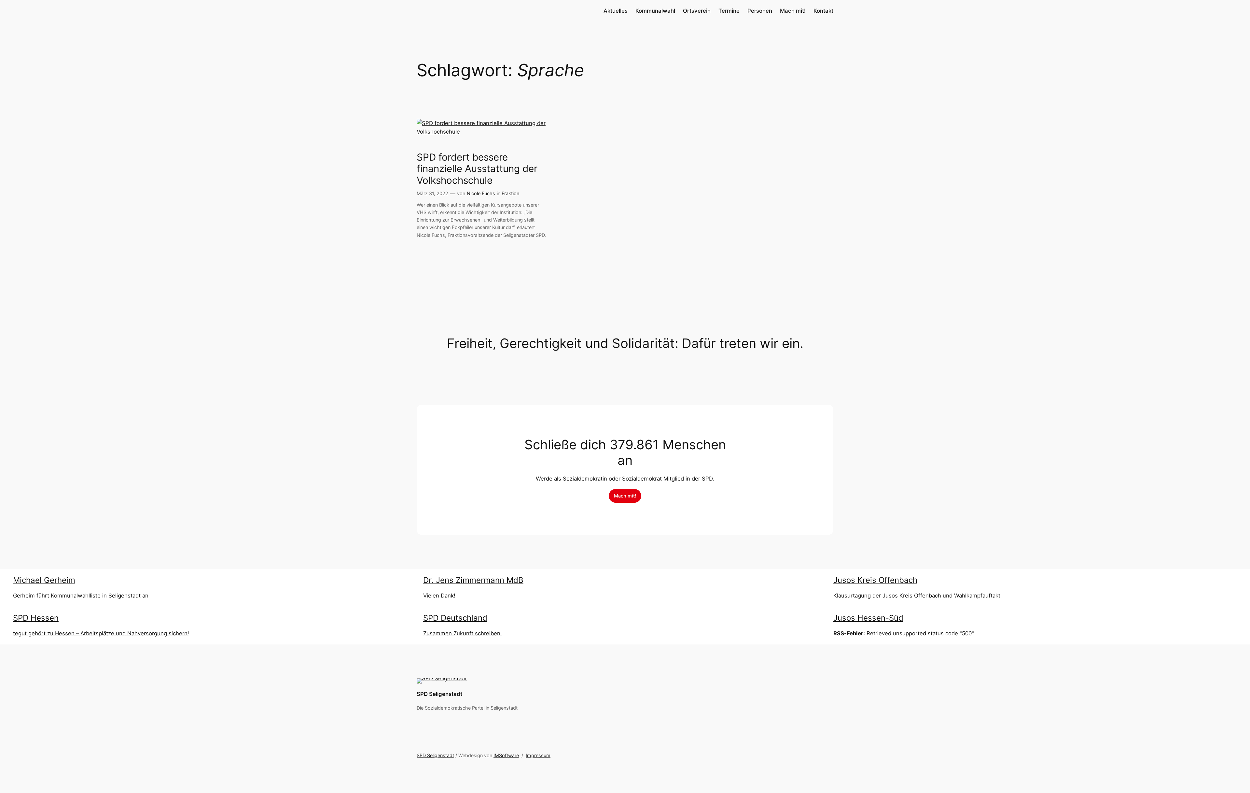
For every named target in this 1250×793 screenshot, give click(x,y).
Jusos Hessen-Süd (868, 618)
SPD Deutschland (455, 618)
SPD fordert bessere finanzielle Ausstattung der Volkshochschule (477, 168)
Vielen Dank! (439, 595)
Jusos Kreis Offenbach (875, 580)
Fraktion (510, 193)
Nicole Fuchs (481, 193)
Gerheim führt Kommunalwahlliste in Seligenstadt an (80, 595)
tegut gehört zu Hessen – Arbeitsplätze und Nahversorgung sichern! (101, 633)
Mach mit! (625, 495)
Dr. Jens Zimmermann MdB (473, 580)
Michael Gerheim (44, 580)
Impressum (538, 755)
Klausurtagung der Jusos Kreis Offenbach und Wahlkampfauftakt (916, 595)
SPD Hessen (36, 618)
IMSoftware (506, 755)
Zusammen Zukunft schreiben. (462, 633)
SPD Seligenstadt (439, 694)
